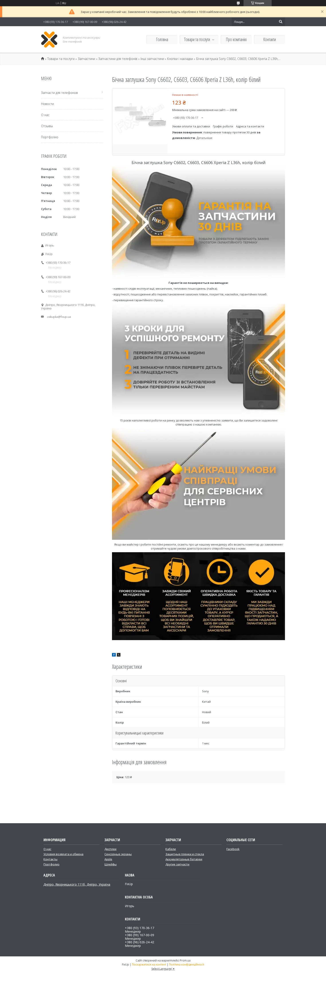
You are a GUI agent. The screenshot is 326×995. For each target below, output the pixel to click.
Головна (162, 39)
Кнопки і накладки (180, 59)
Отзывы (47, 126)
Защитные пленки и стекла (184, 854)
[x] (118, 655)
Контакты (50, 859)
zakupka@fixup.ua (59, 316)
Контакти (269, 39)
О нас (45, 115)
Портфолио (49, 137)
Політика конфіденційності (186, 964)
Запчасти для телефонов (59, 93)
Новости (47, 104)
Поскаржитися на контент (149, 964)
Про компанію (236, 39)
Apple (108, 859)
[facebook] (114, 655)
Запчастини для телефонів (117, 59)
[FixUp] (49, 39)
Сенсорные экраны (118, 854)
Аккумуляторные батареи (183, 859)
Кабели (170, 849)
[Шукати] (280, 21)
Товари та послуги (197, 39)
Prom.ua (185, 960)
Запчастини (86, 59)
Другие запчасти (177, 864)
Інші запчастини (152, 59)
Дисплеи (110, 849)
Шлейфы (110, 864)
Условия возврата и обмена (63, 854)
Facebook (233, 849)
